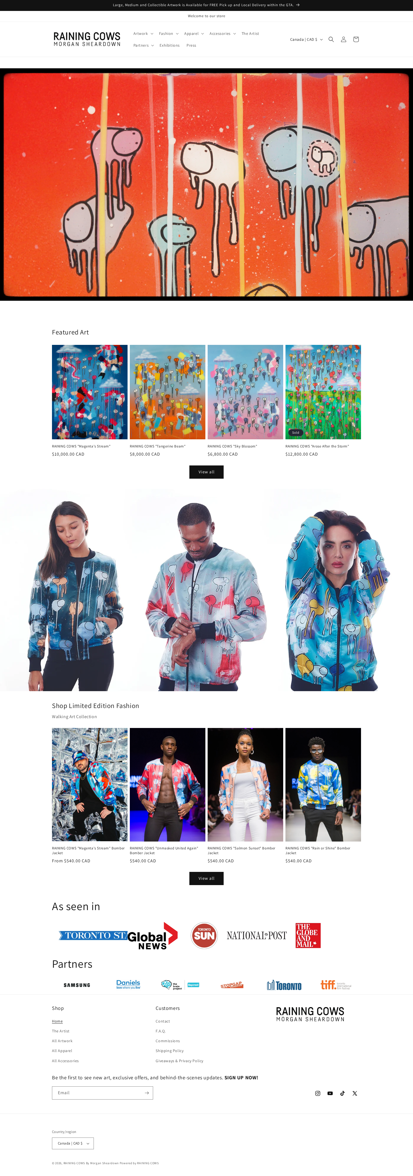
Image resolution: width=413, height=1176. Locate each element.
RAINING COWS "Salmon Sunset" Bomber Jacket (241, 850)
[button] (143, 33)
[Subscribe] (146, 1093)
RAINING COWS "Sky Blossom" (232, 446)
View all (207, 471)
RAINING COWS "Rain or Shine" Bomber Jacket (317, 850)
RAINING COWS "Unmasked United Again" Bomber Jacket (164, 850)
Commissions (168, 1040)
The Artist (61, 1030)
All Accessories (65, 1060)
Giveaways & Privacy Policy (179, 1060)
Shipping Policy (169, 1050)
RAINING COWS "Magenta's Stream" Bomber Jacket (88, 850)
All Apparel (62, 1050)
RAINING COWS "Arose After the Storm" (317, 446)
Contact (163, 1021)
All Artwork (62, 1040)
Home (57, 1021)
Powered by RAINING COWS (139, 1163)
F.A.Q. (161, 1030)
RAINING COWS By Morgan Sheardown (91, 1163)
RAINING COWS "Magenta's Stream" (81, 446)
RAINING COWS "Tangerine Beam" (157, 446)
